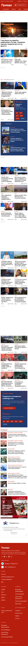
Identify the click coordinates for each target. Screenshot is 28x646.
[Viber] (11, 556)
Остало (17, 618)
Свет (19, 9)
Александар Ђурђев (21, 601)
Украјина (17, 610)
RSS (2, 582)
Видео (3, 597)
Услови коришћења (6, 579)
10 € (21, 112)
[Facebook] (2, 556)
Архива (3, 600)
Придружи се (21, 5)
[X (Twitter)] (6, 556)
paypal (23, 118)
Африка (17, 615)
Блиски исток (19, 613)
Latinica (20, 1)
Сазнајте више (8, 408)
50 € (21, 115)
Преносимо (18, 603)
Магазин (3, 594)
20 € (17, 115)
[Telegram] (9, 556)
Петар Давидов (19, 594)
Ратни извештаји (20, 607)
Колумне (17, 586)
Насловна (6, 9)
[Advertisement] (14, 17)
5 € (17, 112)
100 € (17, 118)
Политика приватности (7, 576)
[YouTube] (4, 556)
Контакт (25, 1)
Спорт (3, 607)
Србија (13, 9)
